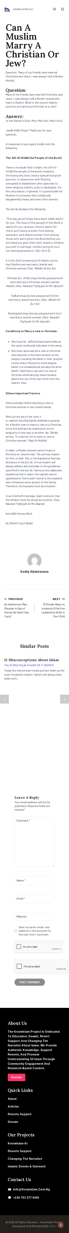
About (12, 1098)
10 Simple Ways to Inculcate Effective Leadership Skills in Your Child (53, 607)
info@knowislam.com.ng (31, 1189)
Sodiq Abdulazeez (34, 571)
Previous (4, 699)
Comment (23, 820)
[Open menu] (54, 9)
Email (20, 898)
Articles (13, 1106)
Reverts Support (19, 1114)
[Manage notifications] (61, 1225)
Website (21, 916)
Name (20, 880)
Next (64, 699)
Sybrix (53, 1226)
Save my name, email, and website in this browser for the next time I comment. (35, 930)
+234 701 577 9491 (26, 1197)
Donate (16, 1077)
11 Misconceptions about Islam (31, 660)
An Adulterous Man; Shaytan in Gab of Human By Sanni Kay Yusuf (16, 607)
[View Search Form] (62, 9)
